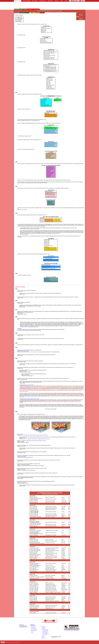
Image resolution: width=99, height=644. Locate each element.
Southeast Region (45, 632)
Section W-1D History (24, 234)
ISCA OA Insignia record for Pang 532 (28, 393)
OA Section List (33, 625)
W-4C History (24, 209)
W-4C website (24, 314)
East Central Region (45, 629)
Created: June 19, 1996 (22, 625)
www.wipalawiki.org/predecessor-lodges (31, 398)
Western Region (45, 634)
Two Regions (43, 626)
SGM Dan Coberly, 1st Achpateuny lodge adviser (29, 326)
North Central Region (46, 630)
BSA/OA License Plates (34, 629)
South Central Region (46, 633)
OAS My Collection (33, 628)
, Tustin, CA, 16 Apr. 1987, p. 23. (30, 351)
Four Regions (43, 627)
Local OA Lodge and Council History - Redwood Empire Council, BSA (34, 435)
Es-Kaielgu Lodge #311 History (27, 457)
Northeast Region (45, 631)
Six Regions (43, 628)
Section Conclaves (33, 626)
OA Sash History (33, 627)
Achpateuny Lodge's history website (24, 329)
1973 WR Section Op (54, 637)
